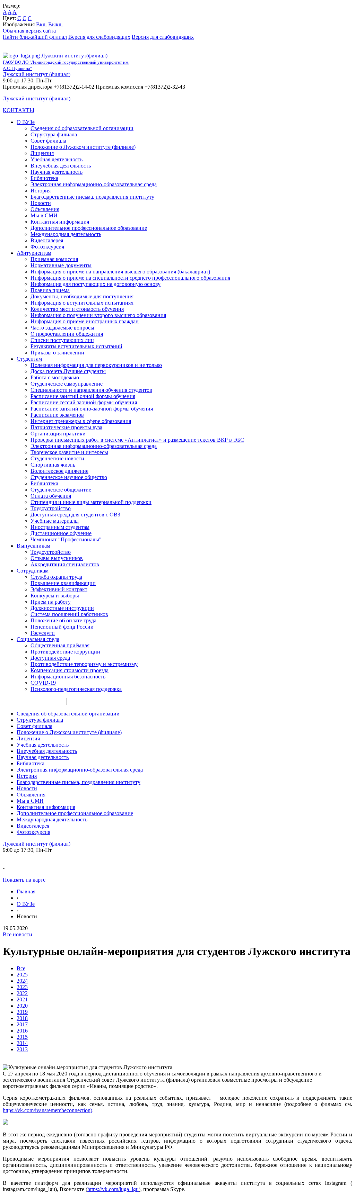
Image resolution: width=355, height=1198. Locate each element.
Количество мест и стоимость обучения (77, 309)
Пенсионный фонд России (62, 627)
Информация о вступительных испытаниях (82, 303)
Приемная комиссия (54, 259)
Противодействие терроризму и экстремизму (84, 664)
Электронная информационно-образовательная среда (94, 184)
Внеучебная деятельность (61, 166)
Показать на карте (24, 880)
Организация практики (58, 433)
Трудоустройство (51, 508)
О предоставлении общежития (67, 334)
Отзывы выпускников (57, 558)
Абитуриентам (34, 253)
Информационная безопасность (68, 676)
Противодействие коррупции (65, 652)
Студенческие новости (57, 458)
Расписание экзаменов (57, 415)
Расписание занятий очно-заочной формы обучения (92, 409)
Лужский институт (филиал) (36, 74)
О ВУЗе (26, 122)
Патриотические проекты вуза (66, 427)
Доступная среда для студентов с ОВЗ (75, 514)
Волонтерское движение (59, 471)
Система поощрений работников (69, 614)
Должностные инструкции (62, 608)
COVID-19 (43, 683)
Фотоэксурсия (47, 247)
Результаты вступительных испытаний (76, 346)
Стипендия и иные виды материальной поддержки (91, 502)
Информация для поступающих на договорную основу (96, 284)
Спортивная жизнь (53, 465)
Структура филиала (54, 134)
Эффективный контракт (59, 589)
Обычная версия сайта (29, 31)
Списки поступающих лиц (62, 340)
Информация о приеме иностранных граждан (85, 321)
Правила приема (50, 290)
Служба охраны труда (56, 577)
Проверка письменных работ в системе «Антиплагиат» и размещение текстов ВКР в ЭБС (137, 440)
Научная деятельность (57, 172)
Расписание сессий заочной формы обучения (84, 402)
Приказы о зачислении (57, 352)
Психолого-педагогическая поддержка (76, 689)
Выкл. (55, 24)
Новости (41, 203)
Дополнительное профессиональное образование (89, 228)
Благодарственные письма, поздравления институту (92, 197)
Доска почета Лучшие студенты (68, 371)
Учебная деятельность (57, 159)
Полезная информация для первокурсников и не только (96, 365)
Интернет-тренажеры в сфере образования (81, 421)
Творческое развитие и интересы (69, 452)
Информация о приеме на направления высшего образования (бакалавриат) (120, 271)
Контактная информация (60, 222)
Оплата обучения (51, 496)
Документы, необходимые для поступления (82, 296)
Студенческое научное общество (69, 477)
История (41, 190)
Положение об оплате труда (63, 620)
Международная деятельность (66, 234)
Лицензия (42, 153)
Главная (26, 891)
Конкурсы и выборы (55, 595)
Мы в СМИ (44, 215)
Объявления (45, 209)
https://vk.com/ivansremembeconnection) (47, 1110)
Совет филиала (48, 141)
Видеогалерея (47, 240)
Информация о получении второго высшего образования (98, 315)
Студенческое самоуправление (67, 384)
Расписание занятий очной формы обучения (83, 396)
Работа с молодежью (55, 377)
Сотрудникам (33, 571)
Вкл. (41, 24)
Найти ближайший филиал (35, 37)
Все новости (17, 934)
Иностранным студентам (60, 527)
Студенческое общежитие (61, 490)
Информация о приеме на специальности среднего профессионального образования (130, 278)
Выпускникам (33, 546)
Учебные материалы (55, 521)
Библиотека (44, 178)
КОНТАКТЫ (18, 110)
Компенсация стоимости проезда (70, 670)
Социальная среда (38, 639)
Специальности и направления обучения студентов (91, 390)
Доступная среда (50, 658)
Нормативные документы (61, 265)
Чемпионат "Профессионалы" (66, 539)
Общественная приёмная (60, 645)
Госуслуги (43, 633)
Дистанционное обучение (61, 533)
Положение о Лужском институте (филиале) (83, 147)
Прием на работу (51, 602)
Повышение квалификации (63, 583)
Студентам (29, 359)
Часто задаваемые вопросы (62, 328)
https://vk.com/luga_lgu (113, 1189)
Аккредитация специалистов (65, 564)
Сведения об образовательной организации (82, 128)
